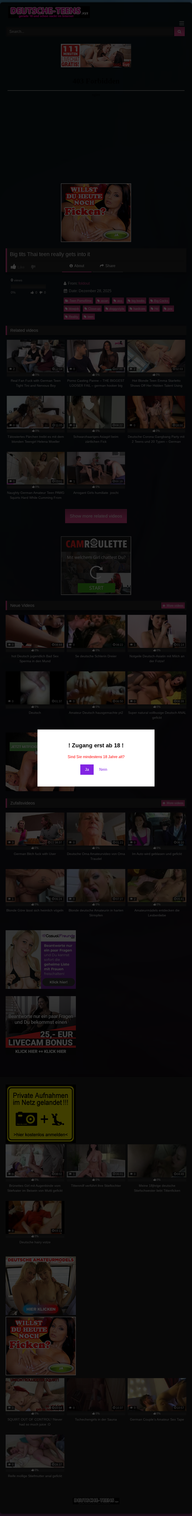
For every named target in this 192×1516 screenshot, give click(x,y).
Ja (87, 769)
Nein (103, 769)
